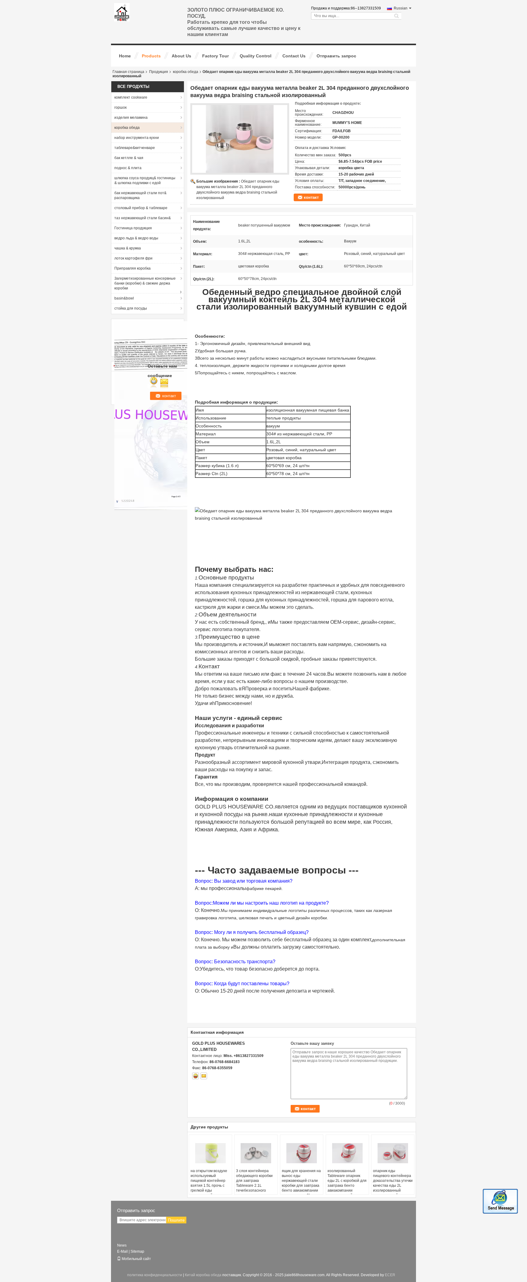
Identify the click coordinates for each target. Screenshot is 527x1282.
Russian (400, 8)
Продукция (158, 72)
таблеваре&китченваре (134, 148)
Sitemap (137, 1251)
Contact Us (294, 55)
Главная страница (128, 72)
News (122, 1245)
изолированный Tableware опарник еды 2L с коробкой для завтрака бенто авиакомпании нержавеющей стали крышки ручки (347, 1185)
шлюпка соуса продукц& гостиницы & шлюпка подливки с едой (144, 180)
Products (151, 55)
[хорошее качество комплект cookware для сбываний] (180, 415)
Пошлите (176, 1220)
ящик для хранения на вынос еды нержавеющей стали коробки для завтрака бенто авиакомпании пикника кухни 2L (301, 1183)
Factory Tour (215, 55)
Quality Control (255, 55)
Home (125, 55)
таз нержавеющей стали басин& (142, 218)
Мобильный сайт (136, 1259)
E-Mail (122, 1251)
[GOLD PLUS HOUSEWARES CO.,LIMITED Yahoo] (195, 1076)
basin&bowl (124, 298)
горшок (120, 107)
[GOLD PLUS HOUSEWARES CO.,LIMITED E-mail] (203, 1076)
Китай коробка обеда (203, 1275)
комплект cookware (130, 97)
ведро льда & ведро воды (136, 238)
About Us (181, 55)
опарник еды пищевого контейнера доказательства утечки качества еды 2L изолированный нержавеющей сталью (393, 1183)
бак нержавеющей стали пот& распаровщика (140, 195)
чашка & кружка (127, 248)
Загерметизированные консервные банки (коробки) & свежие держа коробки (145, 283)
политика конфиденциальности (154, 1275)
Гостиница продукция (133, 228)
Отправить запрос (336, 55)
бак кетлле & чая (128, 158)
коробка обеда (185, 72)
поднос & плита (128, 168)
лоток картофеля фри (133, 258)
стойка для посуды (130, 308)
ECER (390, 1275)
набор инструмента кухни (136, 138)
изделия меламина (131, 117)
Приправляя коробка (132, 268)
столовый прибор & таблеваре (140, 208)
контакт (311, 197)
